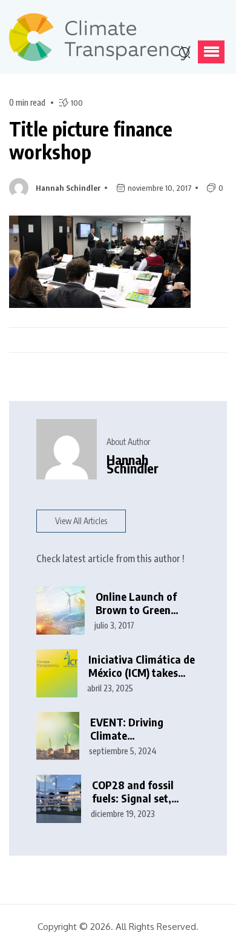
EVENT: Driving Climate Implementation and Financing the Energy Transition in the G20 (141, 729)
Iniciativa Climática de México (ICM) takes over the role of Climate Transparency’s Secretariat (141, 666)
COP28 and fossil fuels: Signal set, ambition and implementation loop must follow (142, 791)
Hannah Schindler (68, 188)
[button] (211, 51)
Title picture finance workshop (90, 140)
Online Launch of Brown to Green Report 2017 (136, 603)
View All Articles (81, 521)
